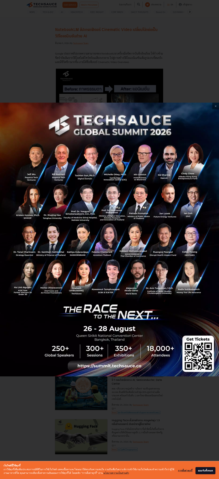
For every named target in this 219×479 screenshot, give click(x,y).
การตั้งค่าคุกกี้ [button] (185, 470)
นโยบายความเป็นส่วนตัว (116, 472)
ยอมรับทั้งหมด (205, 470)
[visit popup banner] (109, 239)
